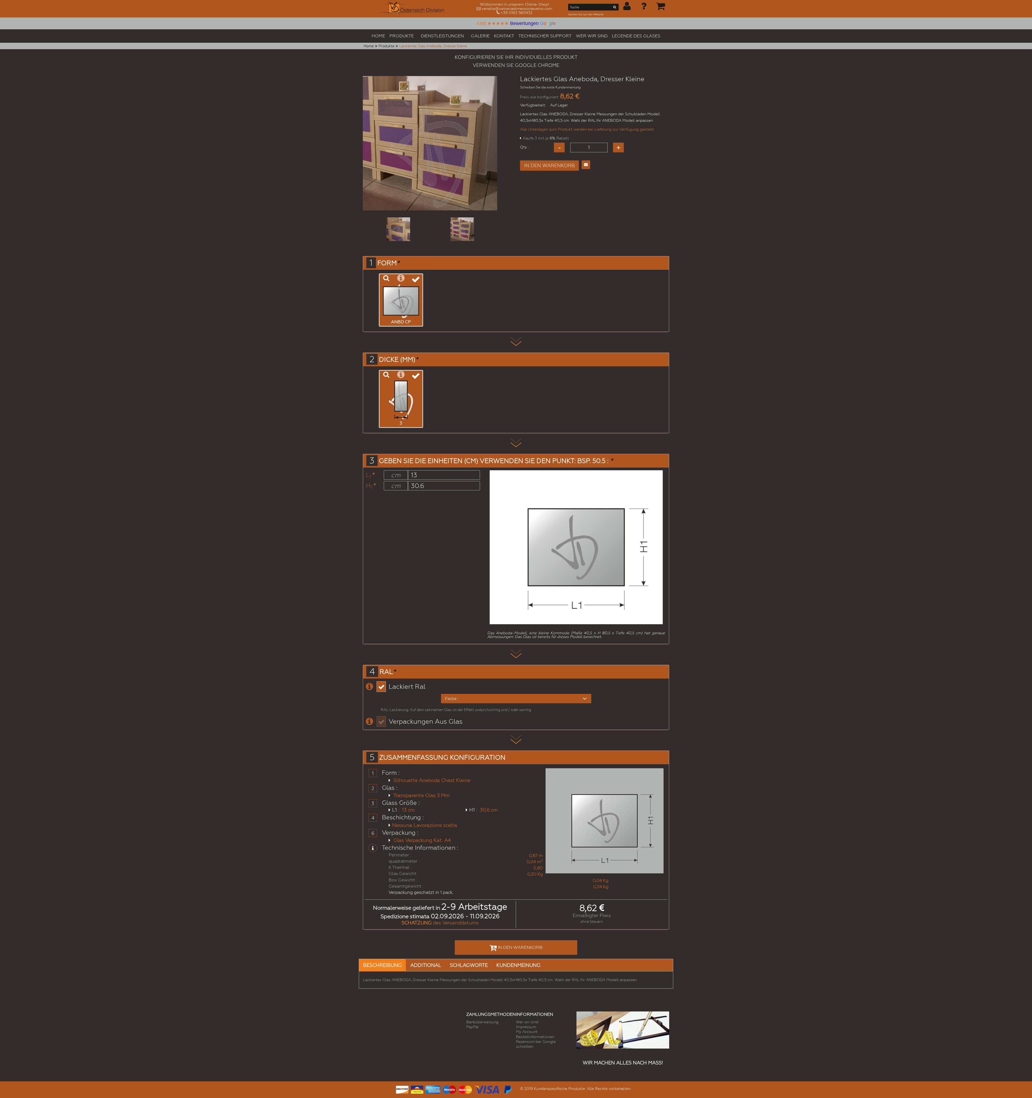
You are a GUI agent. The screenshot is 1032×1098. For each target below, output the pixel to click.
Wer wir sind (527, 1022)
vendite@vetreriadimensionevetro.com (517, 8)
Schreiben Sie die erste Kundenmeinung (550, 87)
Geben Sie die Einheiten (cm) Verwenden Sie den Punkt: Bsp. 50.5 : (496, 461)
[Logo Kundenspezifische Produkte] (413, 8)
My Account (527, 1031)
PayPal (472, 1027)
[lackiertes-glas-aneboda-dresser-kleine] (398, 229)
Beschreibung (382, 965)
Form (388, 263)
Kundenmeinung (518, 965)
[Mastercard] (465, 1089)
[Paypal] (507, 1089)
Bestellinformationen (535, 1037)
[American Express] (433, 1089)
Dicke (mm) (398, 359)
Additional (425, 965)
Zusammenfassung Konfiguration (442, 757)
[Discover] (402, 1089)
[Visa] (487, 1089)
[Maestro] (449, 1089)
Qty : (524, 147)
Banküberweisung (482, 1022)
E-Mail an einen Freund (586, 164)
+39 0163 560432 (516, 12)
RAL (387, 672)
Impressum (526, 1027)
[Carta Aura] (417, 1089)
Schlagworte (469, 965)
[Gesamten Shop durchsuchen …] (614, 8)
